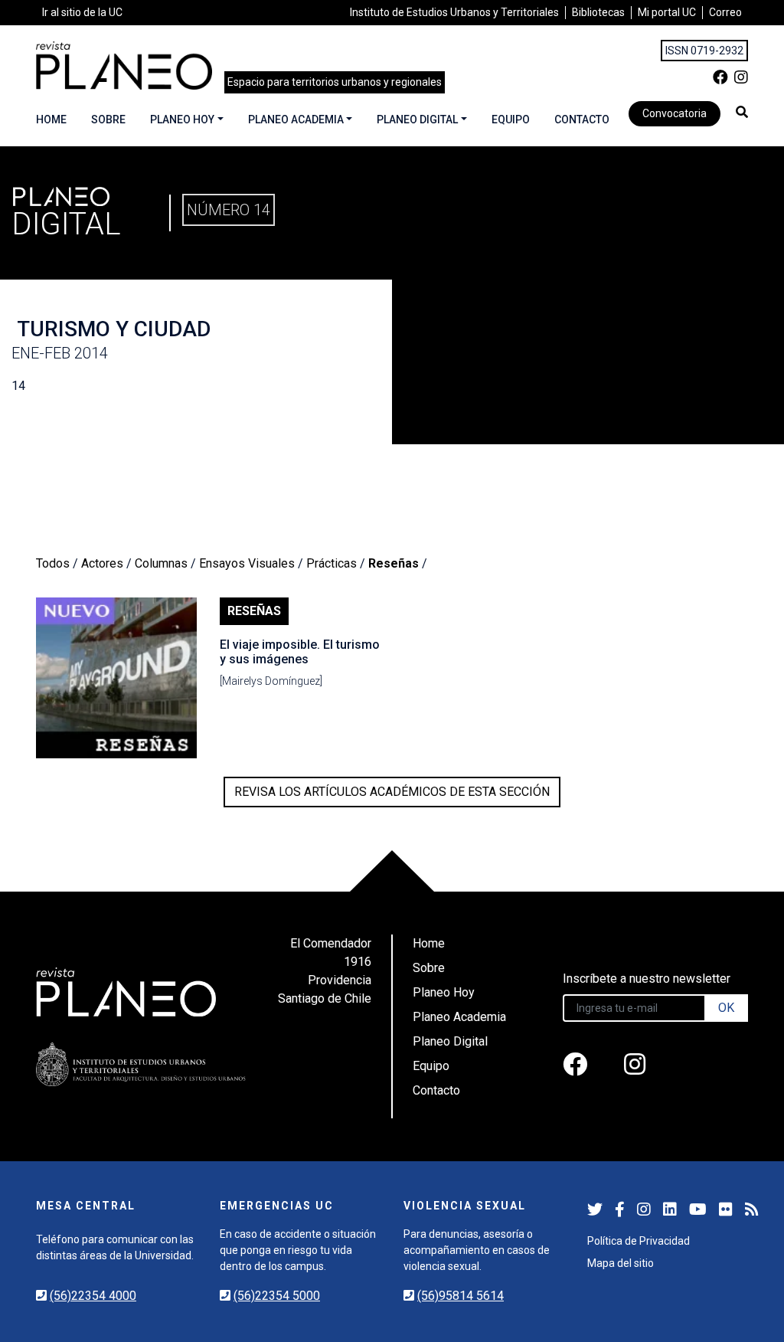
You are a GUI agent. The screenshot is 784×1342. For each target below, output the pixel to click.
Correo (725, 12)
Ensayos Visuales (247, 563)
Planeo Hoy (182, 119)
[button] (742, 112)
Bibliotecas (598, 12)
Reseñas (393, 563)
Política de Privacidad (638, 1241)
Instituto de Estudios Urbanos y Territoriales (454, 12)
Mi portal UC (667, 12)
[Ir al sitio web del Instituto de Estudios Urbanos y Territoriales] (141, 1064)
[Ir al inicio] (124, 65)
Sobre (108, 119)
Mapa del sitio (620, 1263)
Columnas (161, 563)
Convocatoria (674, 113)
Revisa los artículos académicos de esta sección (392, 791)
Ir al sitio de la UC (82, 12)
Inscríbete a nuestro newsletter (646, 978)
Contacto (581, 119)
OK (726, 1007)
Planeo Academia (296, 119)
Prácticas (331, 563)
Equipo (511, 119)
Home (51, 119)
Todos (53, 563)
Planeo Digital (417, 119)
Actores (102, 563)
